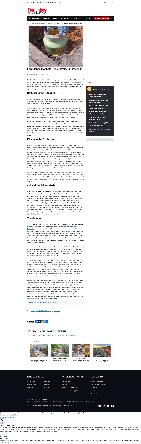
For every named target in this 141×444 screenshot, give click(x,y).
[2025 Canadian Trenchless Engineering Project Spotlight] (102, 350)
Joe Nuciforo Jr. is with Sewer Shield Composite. (43, 302)
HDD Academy (66, 382)
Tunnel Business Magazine (56, 402)
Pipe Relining (47, 388)
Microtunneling (48, 385)
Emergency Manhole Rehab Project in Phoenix (54, 69)
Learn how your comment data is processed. (63, 335)
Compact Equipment (33, 402)
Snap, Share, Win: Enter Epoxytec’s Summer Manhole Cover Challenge (81, 360)
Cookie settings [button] (4, 417)
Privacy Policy (57, 406)
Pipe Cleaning (31, 388)
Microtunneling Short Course (70, 388)
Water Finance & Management (85, 402)
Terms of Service (68, 406)
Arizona (33, 311)
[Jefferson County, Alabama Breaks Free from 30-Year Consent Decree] (60, 350)
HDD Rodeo (65, 385)
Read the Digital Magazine (35, 2)
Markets (46, 18)
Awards (87, 18)
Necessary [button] (3, 434)
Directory (65, 18)
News (55, 18)
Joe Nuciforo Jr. (33, 74)
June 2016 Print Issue (42, 311)
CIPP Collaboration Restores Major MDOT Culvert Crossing (39, 361)
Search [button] (113, 2)
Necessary (5, 436)
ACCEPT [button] (12, 417)
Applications (34, 18)
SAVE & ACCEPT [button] (4, 443)
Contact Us (94, 394)
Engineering (47, 382)
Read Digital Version (97, 382)
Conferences (94, 388)
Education (76, 18)
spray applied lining (54, 311)
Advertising (94, 391)
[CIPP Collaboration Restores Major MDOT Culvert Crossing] (39, 350)
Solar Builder (43, 402)
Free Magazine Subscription (53, 2)
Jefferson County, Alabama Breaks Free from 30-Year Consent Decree (60, 360)
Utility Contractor (70, 402)
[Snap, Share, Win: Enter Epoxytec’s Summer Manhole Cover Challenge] (81, 350)
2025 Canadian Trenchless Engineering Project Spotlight (102, 361)
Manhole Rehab (31, 385)
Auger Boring (31, 382)
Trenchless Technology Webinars (71, 391)
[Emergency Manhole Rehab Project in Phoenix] (55, 46)
